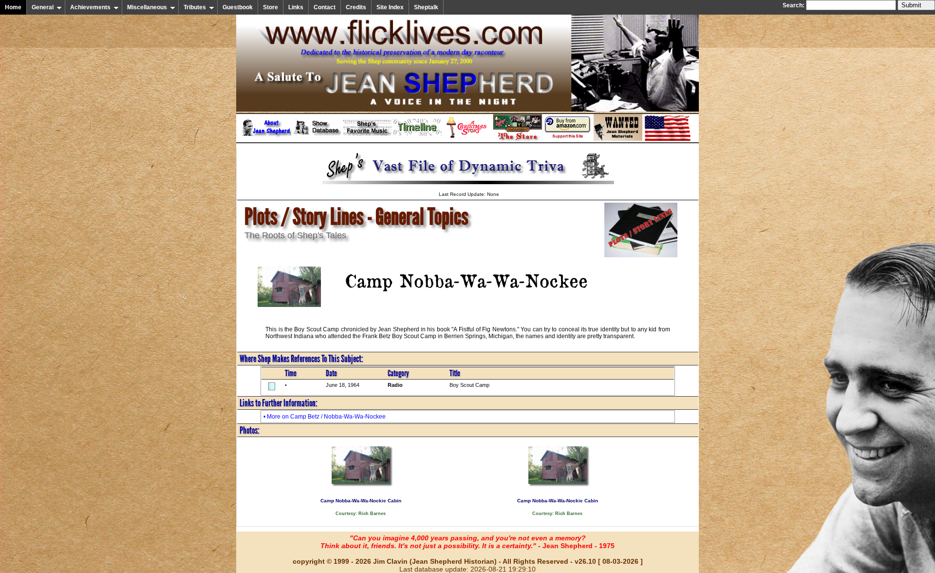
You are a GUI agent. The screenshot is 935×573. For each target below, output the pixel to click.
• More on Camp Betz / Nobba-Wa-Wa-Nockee (324, 416)
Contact (325, 7)
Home (13, 7)
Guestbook (238, 7)
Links (295, 7)
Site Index (390, 7)
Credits (356, 7)
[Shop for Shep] (517, 138)
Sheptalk (426, 7)
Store (270, 7)
